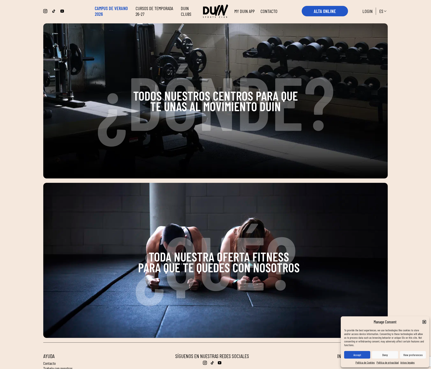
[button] (424, 322)
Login (367, 11)
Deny (385, 355)
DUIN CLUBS (186, 11)
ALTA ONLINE (325, 11)
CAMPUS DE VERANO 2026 (111, 11)
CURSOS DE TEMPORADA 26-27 (154, 11)
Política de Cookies (365, 362)
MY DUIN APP (244, 11)
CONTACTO (268, 11)
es (381, 11)
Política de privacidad (387, 362)
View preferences (413, 355)
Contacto (49, 363)
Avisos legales (407, 362)
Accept (357, 355)
